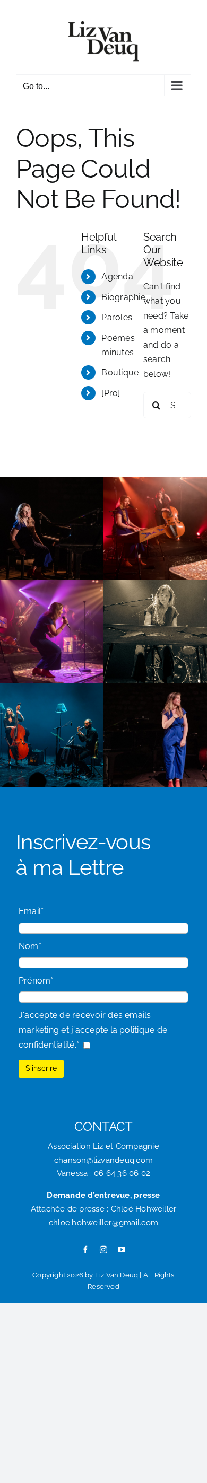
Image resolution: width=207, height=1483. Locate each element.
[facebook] (85, 1249)
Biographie (123, 297)
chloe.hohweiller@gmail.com (103, 1222)
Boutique (120, 372)
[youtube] (121, 1249)
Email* (31, 911)
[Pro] (110, 393)
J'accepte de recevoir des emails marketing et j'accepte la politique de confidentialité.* (93, 1029)
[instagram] (103, 1249)
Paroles (116, 317)
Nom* (30, 946)
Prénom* (36, 981)
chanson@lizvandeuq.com (103, 1160)
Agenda (117, 276)
